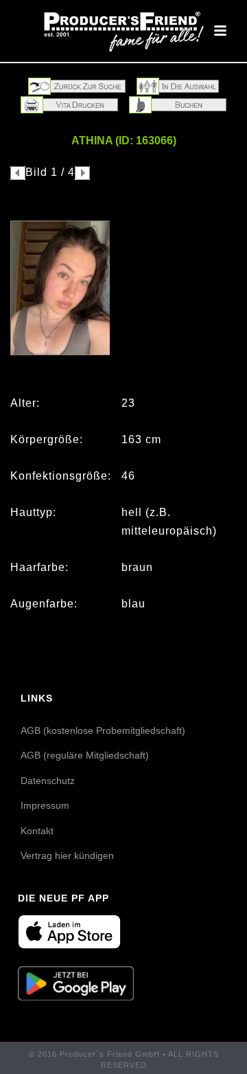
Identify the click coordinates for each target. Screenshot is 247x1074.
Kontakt (37, 830)
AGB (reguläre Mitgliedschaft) (85, 755)
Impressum (45, 805)
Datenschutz (48, 780)
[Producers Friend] (123, 31)
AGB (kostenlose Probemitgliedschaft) (103, 730)
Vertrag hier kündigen (67, 855)
